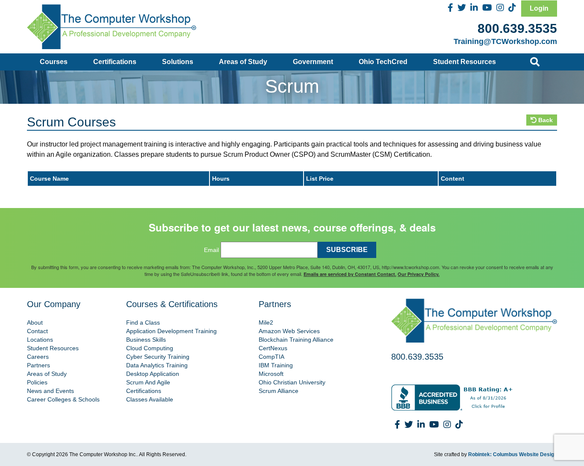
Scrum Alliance (278, 390)
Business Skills (146, 339)
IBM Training (276, 365)
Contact (37, 331)
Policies (37, 382)
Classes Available (149, 399)
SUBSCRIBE (347, 249)
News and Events (50, 390)
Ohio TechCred (383, 61)
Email (211, 249)
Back (545, 120)
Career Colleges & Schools (63, 399)
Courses (54, 61)
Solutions (177, 61)
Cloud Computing (149, 348)
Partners (38, 365)
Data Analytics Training (157, 365)
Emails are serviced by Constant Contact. (350, 274)
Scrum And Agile (148, 382)
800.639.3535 (517, 28)
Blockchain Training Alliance (296, 339)
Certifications (114, 61)
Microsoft (271, 373)
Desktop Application (152, 373)
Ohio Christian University (292, 382)
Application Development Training (171, 331)
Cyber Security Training (157, 356)
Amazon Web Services (289, 331)
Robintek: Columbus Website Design (512, 454)
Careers (38, 356)
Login (539, 8)
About (35, 322)
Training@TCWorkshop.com (505, 41)
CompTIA (271, 356)
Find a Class (143, 322)
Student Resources (464, 61)
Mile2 (266, 322)
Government (313, 61)
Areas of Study (243, 61)
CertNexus (273, 348)
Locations (40, 339)
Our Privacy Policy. (418, 274)
